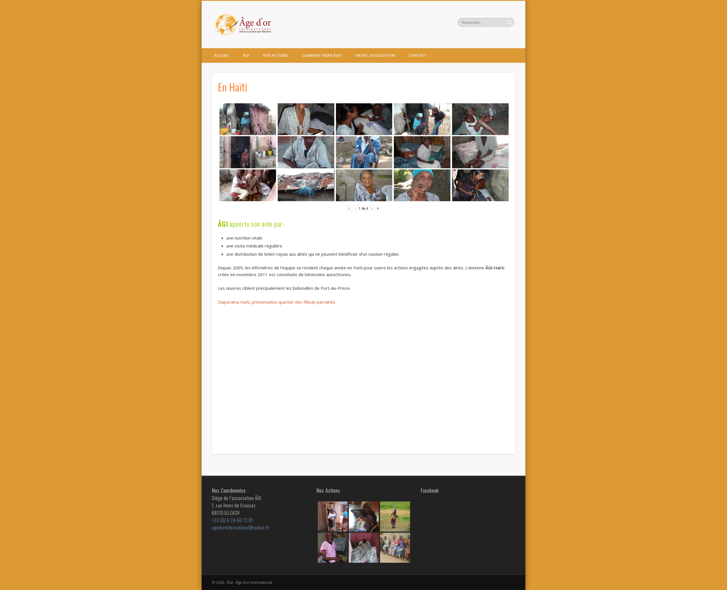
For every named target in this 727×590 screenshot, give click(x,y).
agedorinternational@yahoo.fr (241, 527)
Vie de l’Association (375, 55)
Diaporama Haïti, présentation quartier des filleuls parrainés (276, 302)
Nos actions (275, 55)
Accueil (221, 55)
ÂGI (246, 55)
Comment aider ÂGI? (322, 55)
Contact (418, 55)
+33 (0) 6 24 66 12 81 (232, 520)
